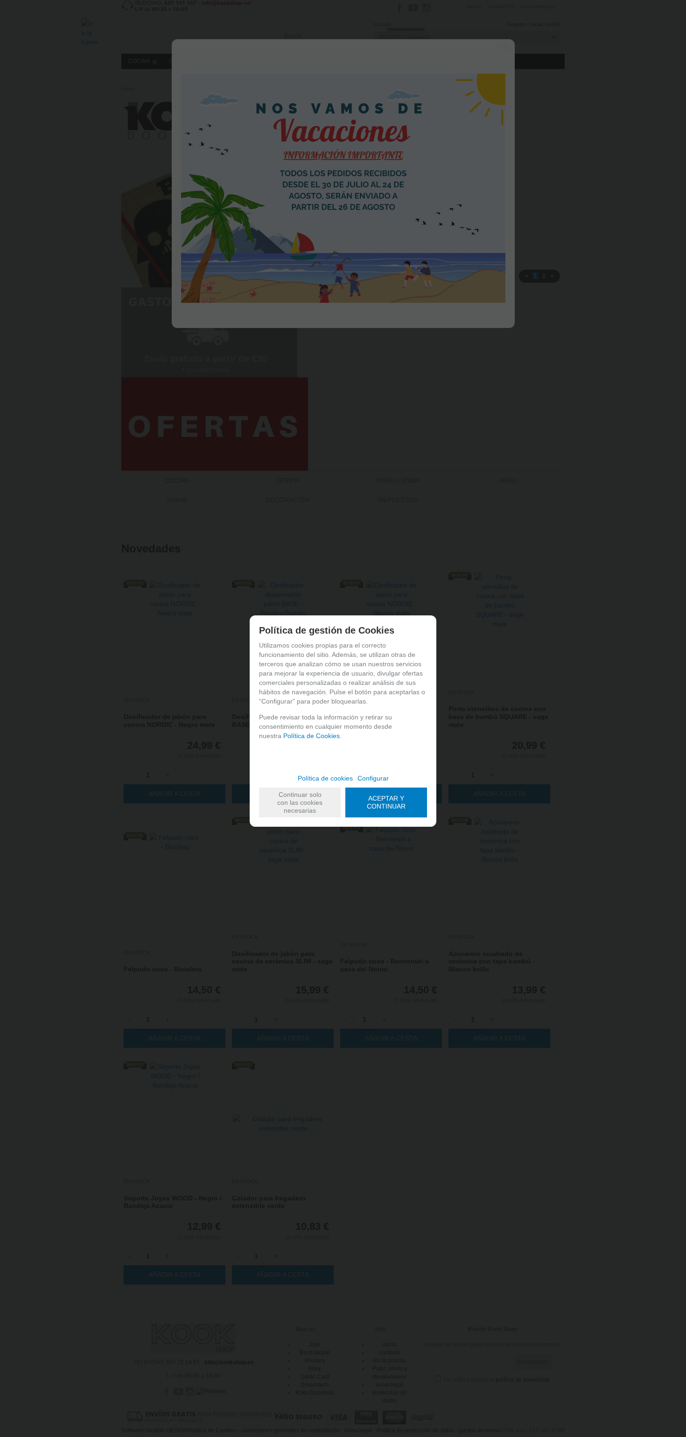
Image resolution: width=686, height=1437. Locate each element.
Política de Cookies (311, 735)
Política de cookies (325, 778)
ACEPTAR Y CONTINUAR (386, 802)
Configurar (373, 778)
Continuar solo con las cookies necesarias (299, 802)
